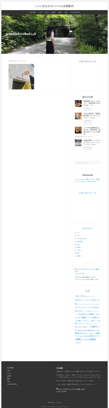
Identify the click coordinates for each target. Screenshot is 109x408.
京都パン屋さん (79, 327)
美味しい (80, 339)
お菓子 (79, 247)
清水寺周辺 (86, 336)
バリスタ (96, 311)
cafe (77, 295)
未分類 (79, 256)
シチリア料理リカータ (88, 311)
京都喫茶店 (80, 330)
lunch (89, 299)
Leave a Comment (87, 124)
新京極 (81, 333)
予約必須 (82, 314)
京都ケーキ (80, 321)
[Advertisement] (85, 75)
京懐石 (86, 314)
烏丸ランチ (94, 336)
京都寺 (85, 330)
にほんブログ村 (79, 274)
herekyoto (87, 296)
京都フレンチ (87, 327)
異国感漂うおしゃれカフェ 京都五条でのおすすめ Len (91, 103)
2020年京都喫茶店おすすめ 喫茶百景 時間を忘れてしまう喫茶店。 (91, 131)
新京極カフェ (86, 333)
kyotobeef (84, 300)
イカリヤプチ (97, 304)
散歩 (78, 253)
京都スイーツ (94, 321)
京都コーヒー (87, 321)
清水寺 (81, 336)
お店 (78, 244)
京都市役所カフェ (92, 330)
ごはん (79, 250)
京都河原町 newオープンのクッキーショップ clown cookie (91, 142)
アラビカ (92, 304)
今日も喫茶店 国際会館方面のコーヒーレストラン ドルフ (91, 115)
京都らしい (86, 317)
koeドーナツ (92, 296)
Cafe (78, 233)
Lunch (78, 236)
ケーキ (89, 308)
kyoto (78, 299)
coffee (82, 296)
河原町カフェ (92, 333)
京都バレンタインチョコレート (92, 323)
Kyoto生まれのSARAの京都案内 (54, 6)
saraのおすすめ (81, 238)
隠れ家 (87, 339)
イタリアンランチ (81, 308)
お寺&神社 (80, 241)
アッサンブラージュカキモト (84, 304)
